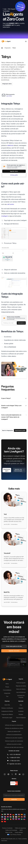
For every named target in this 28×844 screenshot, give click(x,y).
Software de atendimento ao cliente (14, 728)
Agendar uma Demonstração (18, 470)
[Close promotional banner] (26, 2)
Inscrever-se (21, 323)
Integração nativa (7, 83)
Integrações (8, 47)
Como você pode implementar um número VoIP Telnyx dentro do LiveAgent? (11, 417)
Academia (20, 711)
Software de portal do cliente (14, 744)
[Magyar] (11, 817)
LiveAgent (4, 216)
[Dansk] (11, 814)
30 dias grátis (14, 175)
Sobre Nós (7, 705)
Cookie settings (19, 832)
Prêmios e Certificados (7, 708)
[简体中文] (5, 821)
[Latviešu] (22, 817)
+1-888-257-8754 (14, 757)
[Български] (5, 814)
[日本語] (16, 817)
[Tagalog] (25, 819)
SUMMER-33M (13, 23)
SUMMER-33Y (9, 25)
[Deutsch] (13, 814)
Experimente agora (6, 470)
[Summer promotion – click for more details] (14, 19)
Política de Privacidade (11, 830)
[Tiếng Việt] (2, 821)
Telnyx (14, 47)
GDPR (21, 830)
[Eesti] (25, 814)
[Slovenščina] (19, 819)
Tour (7, 696)
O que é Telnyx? (6, 398)
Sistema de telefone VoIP (14, 731)
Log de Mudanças (21, 692)
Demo (7, 683)
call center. (10, 204)
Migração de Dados (21, 686)
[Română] (11, 819)
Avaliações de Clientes (7, 711)
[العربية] (2, 814)
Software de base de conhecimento (14, 725)
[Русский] (13, 819)
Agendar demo (14, 171)
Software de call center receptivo (14, 737)
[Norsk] (2, 819)
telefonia (10, 145)
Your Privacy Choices (15, 834)
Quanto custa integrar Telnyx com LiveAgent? (11, 406)
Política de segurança (20, 828)
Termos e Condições (7, 828)
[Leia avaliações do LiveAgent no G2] (14, 783)
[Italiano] (13, 817)
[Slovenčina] (16, 819)
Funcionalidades (7, 690)
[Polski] (5, 819)
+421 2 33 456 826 (14, 754)
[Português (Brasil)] (8, 819)
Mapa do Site (8, 832)
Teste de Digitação (21, 717)
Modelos (21, 714)
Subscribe (14, 799)
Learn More (9, 96)
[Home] (2, 48)
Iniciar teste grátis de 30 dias (14, 646)
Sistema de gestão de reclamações (14, 741)
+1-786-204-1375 (14, 760)
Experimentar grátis (20, 430)
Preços (7, 686)
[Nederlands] (25, 817)
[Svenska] (22, 819)
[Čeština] (8, 814)
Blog (21, 705)
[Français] (5, 817)
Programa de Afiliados (7, 714)
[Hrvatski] (8, 817)
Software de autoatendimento (14, 734)
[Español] (22, 814)
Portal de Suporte (20, 682)
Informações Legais (7, 717)
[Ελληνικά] (16, 814)
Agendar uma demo (14, 650)
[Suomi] (2, 817)
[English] (19, 814)
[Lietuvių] (19, 817)
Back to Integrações (7, 430)
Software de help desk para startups (14, 747)
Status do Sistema (21, 689)
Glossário (21, 708)
